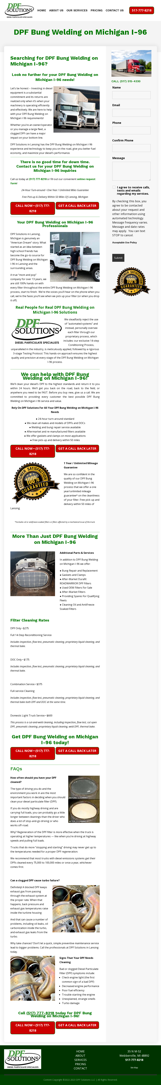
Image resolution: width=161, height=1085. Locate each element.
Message (118, 158)
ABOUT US (56, 10)
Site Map (134, 1067)
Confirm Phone (122, 140)
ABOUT (80, 1055)
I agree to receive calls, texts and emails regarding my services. (133, 190)
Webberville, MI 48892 (134, 1055)
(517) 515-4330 (130, 81)
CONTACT (80, 1068)
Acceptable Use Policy (124, 242)
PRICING (97, 10)
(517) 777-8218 (38, 179)
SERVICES (80, 1060)
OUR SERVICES (77, 10)
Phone (116, 123)
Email (116, 105)
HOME (41, 10)
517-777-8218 (141, 10)
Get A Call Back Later (77, 205)
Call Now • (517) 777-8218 (33, 208)
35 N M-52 (134, 1051)
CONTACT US (115, 10)
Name (116, 87)
